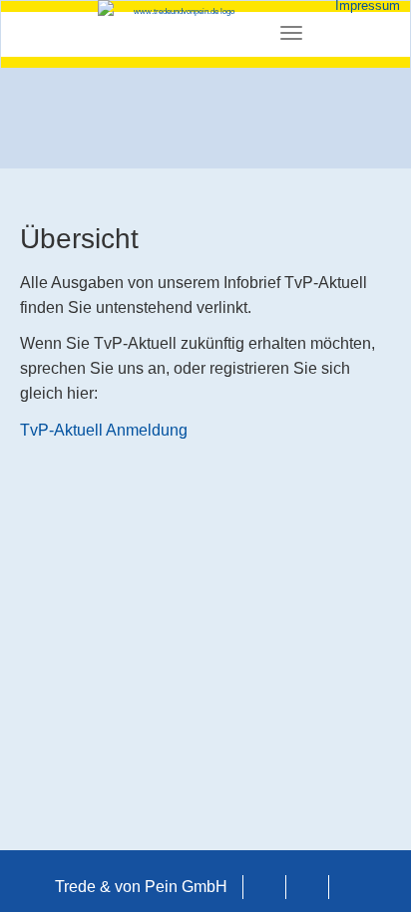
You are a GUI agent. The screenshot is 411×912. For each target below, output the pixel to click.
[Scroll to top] (367, 868)
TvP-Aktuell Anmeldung (104, 430)
